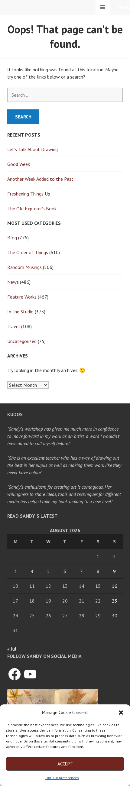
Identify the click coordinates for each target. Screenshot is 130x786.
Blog (12, 238)
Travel (13, 326)
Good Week (18, 164)
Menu (123, 7)
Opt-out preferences (62, 777)
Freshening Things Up (28, 194)
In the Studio (20, 312)
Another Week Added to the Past (40, 179)
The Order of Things (27, 252)
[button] (121, 713)
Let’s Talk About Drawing (32, 149)
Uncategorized (22, 341)
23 (114, 601)
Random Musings (24, 267)
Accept (65, 764)
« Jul (11, 649)
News (13, 282)
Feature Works (22, 297)
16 (114, 586)
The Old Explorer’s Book (32, 208)
